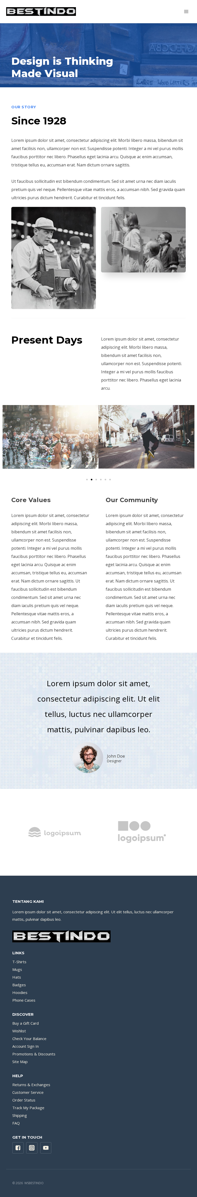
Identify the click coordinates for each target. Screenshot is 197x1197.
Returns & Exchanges (31, 1084)
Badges (19, 984)
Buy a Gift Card (25, 1023)
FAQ (16, 1123)
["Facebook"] (18, 1147)
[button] (87, 479)
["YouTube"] (46, 1147)
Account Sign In (25, 1046)
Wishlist (19, 1030)
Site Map (20, 1061)
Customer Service (28, 1092)
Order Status (23, 1100)
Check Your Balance (29, 1038)
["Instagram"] (31, 1147)
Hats (16, 977)
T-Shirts (19, 961)
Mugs (17, 969)
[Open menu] (186, 11)
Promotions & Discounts (33, 1053)
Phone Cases (23, 1000)
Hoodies (19, 992)
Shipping (19, 1115)
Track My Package (28, 1107)
